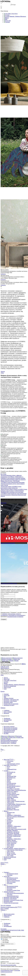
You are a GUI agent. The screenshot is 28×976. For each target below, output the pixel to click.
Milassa (5, 683)
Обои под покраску (12, 841)
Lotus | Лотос (10, 851)
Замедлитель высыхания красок (15, 893)
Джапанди (9, 825)
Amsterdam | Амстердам (13, 832)
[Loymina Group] (8, 5)
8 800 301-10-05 (5, 666)
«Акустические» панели (13, 763)
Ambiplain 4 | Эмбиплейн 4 (14, 815)
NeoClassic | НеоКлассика (13, 836)
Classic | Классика (11, 843)
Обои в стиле (7, 687)
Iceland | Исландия (11, 827)
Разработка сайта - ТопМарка (8, 743)
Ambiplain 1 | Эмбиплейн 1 (14, 838)
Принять (3, 974)
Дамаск (9, 813)
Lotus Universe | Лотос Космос (15, 850)
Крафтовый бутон (11, 769)
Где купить (3, 928)
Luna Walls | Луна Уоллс (10, 680)
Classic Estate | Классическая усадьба (16, 829)
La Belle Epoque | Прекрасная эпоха (16, 804)
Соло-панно (10, 761)
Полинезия (10, 820)
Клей (5, 688)
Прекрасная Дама (11, 776)
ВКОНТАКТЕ (11, 930)
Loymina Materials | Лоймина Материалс (14, 684)
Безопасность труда (9, 732)
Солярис (9, 819)
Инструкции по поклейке (10, 728)
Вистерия (9, 773)
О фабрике (6, 710)
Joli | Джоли (10, 847)
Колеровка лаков (8, 702)
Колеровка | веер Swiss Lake (11, 897)
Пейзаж (9, 781)
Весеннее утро (11, 812)
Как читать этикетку (9, 726)
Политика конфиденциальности (9, 740)
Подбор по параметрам (10, 686)
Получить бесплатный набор (8, 965)
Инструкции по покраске (10, 729)
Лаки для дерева (11, 882)
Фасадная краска (11, 887)
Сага (8, 768)
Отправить (3, 619)
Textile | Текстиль (11, 854)
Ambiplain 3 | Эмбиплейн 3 (14, 826)
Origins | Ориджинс (12, 795)
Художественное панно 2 (13, 786)
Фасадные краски (11, 879)
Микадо (9, 823)
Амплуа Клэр (10, 802)
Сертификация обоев (9, 730)
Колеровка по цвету (9, 705)
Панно (4, 862)
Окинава (9, 822)
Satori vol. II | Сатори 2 (13, 807)
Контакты (6, 713)
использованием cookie (7, 970)
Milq (5, 696)
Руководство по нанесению (11, 703)
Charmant (6, 694)
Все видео (3, 502)
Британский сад (11, 784)
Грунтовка (9, 875)
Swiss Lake (6, 695)
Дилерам (6, 721)
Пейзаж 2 (9, 779)
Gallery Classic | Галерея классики (15, 801)
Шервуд (9, 775)
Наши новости (8, 915)
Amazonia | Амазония (12, 797)
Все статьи (3, 474)
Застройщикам (8, 720)
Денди (8, 780)
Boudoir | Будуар (11, 808)
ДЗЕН (22, 930)
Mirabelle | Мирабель (12, 830)
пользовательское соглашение (15, 616)
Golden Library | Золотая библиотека (16, 790)
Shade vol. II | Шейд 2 (12, 791)
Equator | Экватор (11, 793)
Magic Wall (6, 679)
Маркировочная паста (13, 896)
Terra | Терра (10, 855)
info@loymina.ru (5, 668)
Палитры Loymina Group (13, 890)
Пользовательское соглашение (9, 741)
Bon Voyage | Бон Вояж (13, 833)
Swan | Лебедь (10, 844)
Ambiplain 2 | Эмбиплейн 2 (14, 834)
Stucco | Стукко (11, 852)
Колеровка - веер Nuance (10, 701)
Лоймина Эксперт (8, 698)
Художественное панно (13, 794)
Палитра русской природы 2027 (11, 907)
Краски (3, 691)
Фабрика (3, 707)
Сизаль (9, 762)
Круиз (8, 766)
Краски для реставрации (13, 880)
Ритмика (9, 837)
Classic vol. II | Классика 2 (13, 805)
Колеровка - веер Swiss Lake (11, 699)
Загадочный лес (11, 772)
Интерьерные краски (12, 873)
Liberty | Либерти (11, 800)
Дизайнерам (7, 718)
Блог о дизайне (8, 711)
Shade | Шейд (10, 798)
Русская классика (11, 783)
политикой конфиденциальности (10, 971)
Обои (2, 675)
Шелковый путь (11, 777)
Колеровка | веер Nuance (10, 898)
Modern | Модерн (11, 840)
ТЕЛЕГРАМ (4, 930)
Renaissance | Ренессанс (13, 809)
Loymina (6, 681)
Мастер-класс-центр (9, 914)
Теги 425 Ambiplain (6, 905)
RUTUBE (18, 930)
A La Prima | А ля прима (13, 788)
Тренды (6, 677)
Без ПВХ (6, 733)
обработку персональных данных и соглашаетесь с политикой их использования (12, 614)
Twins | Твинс (10, 845)
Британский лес (11, 787)
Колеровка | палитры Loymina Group (13, 900)
